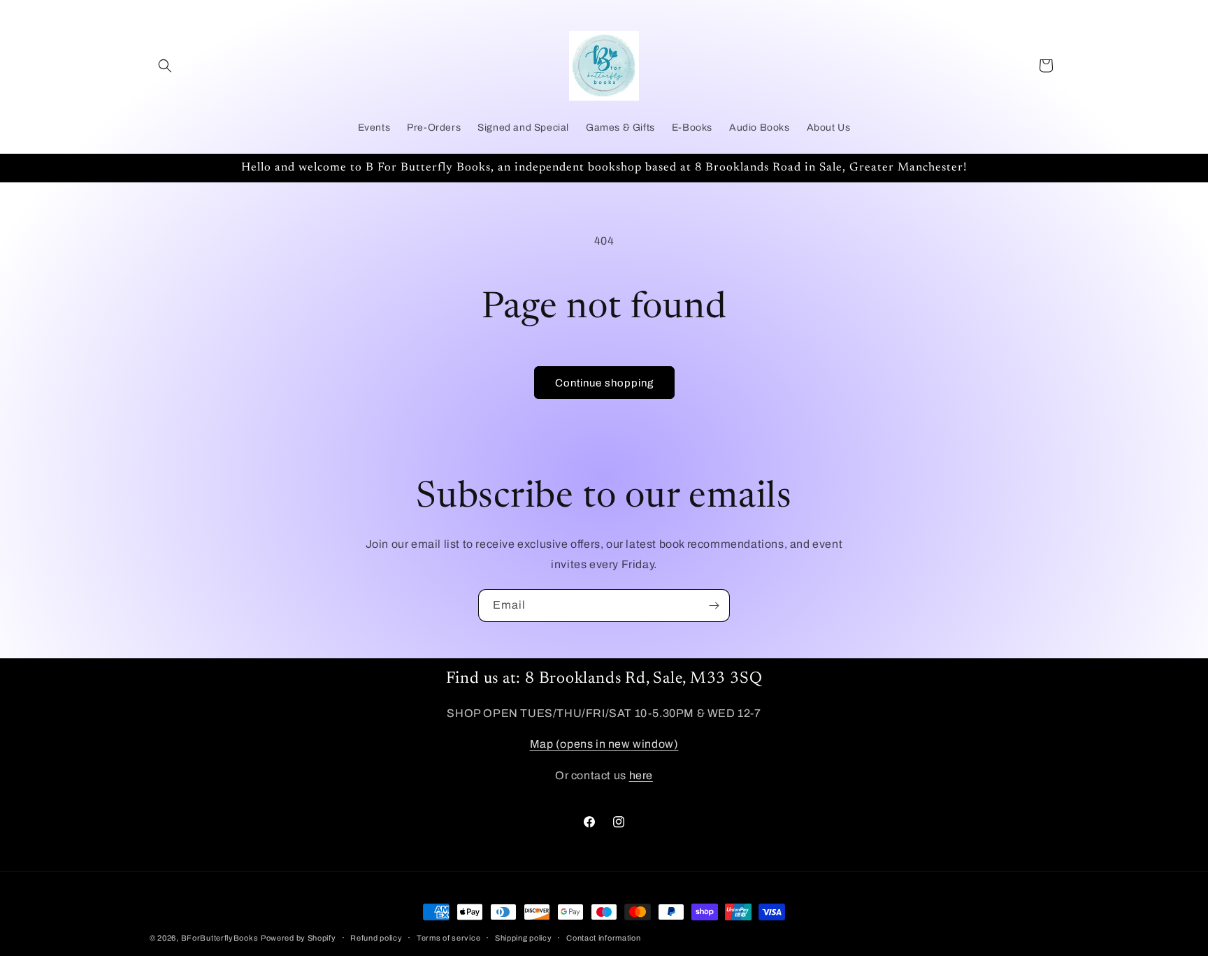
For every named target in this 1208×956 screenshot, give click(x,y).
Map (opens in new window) (604, 744)
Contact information (603, 938)
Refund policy (376, 938)
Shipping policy (523, 938)
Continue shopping (604, 383)
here (641, 775)
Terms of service (448, 938)
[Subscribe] (713, 605)
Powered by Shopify (298, 938)
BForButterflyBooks (220, 938)
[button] (165, 65)
